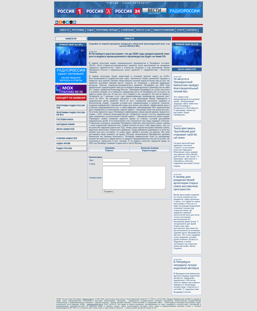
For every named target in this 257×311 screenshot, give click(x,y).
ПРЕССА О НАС (143, 30)
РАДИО (90, 30)
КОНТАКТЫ (192, 30)
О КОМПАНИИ (127, 30)
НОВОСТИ (64, 30)
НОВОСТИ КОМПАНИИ (163, 30)
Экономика (110, 148)
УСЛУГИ (180, 30)
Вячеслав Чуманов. (150, 148)
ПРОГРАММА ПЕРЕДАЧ (107, 30)
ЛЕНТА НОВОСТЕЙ (65, 129)
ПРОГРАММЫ (78, 30)
